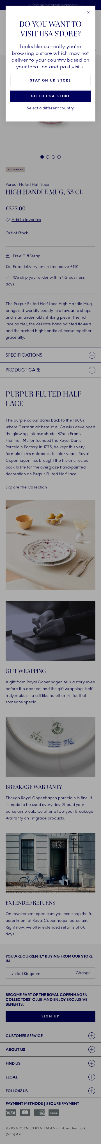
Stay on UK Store (50, 80)
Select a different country (50, 108)
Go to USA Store (50, 96)
